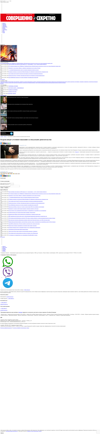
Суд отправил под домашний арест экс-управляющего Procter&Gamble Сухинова (22, 235)
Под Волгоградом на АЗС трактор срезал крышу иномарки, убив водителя (21, 212)
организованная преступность (62, 81)
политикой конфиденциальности (12, 431)
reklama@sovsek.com (4, 304)
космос (1, 81)
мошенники (43, 82)
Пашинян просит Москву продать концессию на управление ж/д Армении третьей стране (24, 214)
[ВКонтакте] (1, 143)
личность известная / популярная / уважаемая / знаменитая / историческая (80, 81)
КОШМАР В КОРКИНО (13, 89)
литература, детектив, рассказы (6, 82)
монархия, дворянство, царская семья (22, 81)
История (4, 251)
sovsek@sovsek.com (9, 296)
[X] (4, 143)
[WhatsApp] (8, 143)
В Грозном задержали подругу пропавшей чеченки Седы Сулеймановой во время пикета (24, 227)
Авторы (3, 250)
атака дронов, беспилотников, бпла (9, 81)
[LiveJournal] (5, 143)
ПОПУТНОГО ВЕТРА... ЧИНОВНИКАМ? (16, 87)
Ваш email (2, 184)
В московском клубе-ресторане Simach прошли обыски (18, 229)
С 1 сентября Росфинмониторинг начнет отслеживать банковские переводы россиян (23, 197)
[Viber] (7, 143)
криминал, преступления (36, 82)
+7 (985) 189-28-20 (26, 289)
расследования (29, 82)
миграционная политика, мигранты (55, 82)
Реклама (3, 248)
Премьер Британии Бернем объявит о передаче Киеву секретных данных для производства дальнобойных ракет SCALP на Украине (31, 221)
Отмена (2, 187)
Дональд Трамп (51, 81)
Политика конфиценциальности (6, 327)
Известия (77, 151)
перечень (20, 312)
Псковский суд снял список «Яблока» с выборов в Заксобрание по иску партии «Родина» (24, 68)
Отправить (6, 187)
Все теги (1, 83)
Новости (4, 246)
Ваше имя (2, 183)
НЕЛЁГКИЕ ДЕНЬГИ (12, 93)
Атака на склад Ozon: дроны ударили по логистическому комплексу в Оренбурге (22, 231)
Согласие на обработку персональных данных (21, 327)
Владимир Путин (45, 81)
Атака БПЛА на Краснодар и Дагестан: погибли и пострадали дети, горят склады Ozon (24, 223)
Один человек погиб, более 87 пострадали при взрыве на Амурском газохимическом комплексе (25, 73)
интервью (64, 82)
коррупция (47, 82)
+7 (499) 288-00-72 (10, 298)
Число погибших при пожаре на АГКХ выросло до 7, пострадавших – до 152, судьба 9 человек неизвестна (27, 64)
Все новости (2, 79)
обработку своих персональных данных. (34, 431)
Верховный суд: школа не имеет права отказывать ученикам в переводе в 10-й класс (23, 208)
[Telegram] (10, 143)
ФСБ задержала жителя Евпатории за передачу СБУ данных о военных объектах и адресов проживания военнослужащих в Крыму (31, 218)
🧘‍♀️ (18, 173)
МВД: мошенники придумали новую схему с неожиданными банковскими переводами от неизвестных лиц (27, 216)
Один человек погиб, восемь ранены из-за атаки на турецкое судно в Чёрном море (23, 233)
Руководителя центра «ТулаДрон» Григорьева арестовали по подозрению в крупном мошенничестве (26, 75)
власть (55, 81)
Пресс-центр (4, 247)
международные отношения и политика (19, 82)
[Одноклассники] (2, 143)
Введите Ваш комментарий (5, 186)
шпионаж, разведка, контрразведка (35, 81)
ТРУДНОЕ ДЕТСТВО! (12, 91)
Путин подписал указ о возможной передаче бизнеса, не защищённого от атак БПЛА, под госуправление (27, 210)
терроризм (96, 81)
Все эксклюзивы (3, 95)
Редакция (4, 249)
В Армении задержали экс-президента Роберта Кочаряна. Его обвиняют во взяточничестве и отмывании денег (28, 71)
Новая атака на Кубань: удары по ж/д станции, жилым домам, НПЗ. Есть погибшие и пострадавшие (26, 206)
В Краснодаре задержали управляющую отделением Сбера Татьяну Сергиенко (22, 225)
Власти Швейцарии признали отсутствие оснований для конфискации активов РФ (23, 77)
